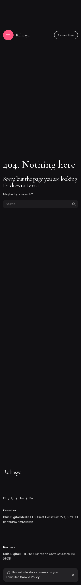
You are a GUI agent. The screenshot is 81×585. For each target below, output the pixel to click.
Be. (31, 498)
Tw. (21, 498)
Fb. (5, 498)
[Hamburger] (8, 35)
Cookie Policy (30, 577)
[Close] (73, 575)
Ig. (13, 498)
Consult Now (66, 35)
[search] (74, 204)
